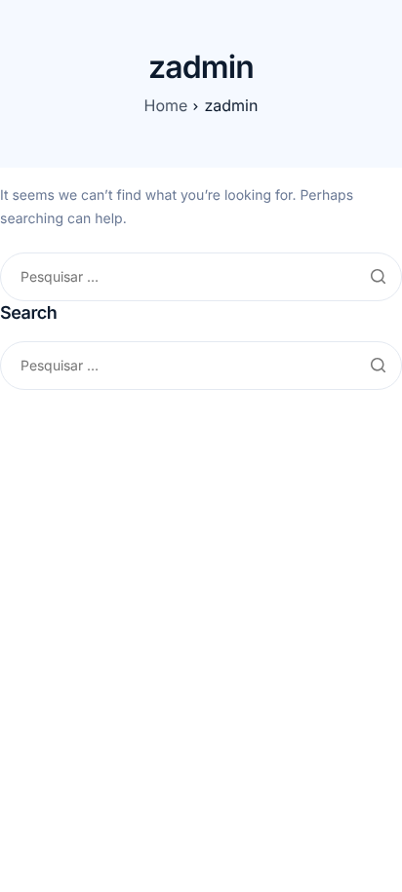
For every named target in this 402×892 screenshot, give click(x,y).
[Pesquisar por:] (201, 277)
